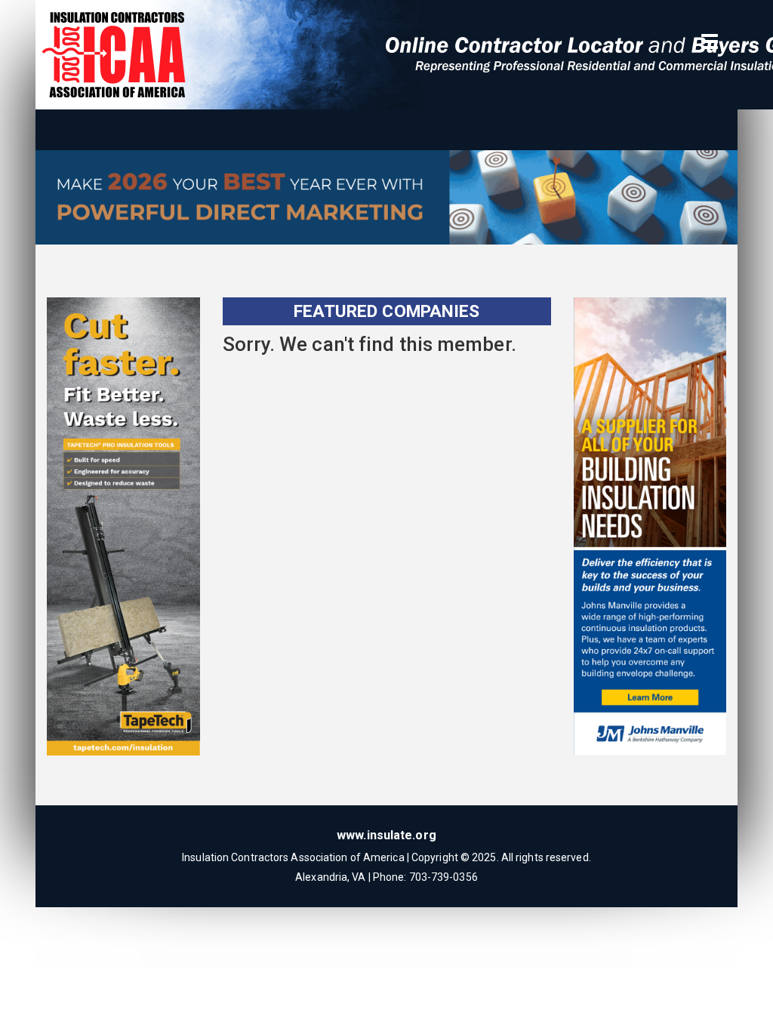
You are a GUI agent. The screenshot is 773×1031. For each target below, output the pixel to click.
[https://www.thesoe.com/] (386, 201)
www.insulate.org (386, 835)
